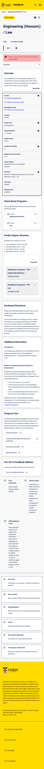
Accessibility (11, 750)
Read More (36, 89)
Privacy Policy (11, 740)
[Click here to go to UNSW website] (6, 6)
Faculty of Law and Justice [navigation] (15, 102)
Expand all (33, 262)
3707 (5, 358)
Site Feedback (11, 761)
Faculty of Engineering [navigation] (14, 98)
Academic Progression (11, 405)
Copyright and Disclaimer (15, 729)
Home (4, 12)
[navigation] (13, 433)
